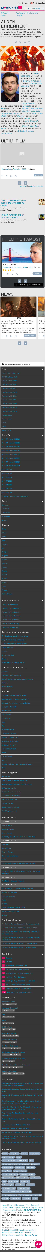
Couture (4, 659)
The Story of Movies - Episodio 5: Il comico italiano (19, 943)
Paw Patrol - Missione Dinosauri (13, 881)
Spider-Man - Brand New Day (16, 965)
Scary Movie (14, 1154)
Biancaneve (35, 1164)
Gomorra (24, 1154)
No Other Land (7, 1027)
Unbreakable (25, 1181)
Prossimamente (9, 1210)
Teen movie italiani (8, 1188)
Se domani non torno (9, 745)
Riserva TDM (30, 1232)
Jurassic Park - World (10, 1174)
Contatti (12, 1230)
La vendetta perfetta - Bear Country (14, 644)
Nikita (4, 1021)
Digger (4, 760)
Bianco (4, 752)
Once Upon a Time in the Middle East (15, 780)
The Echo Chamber (8, 896)
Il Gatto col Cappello (9, 733)
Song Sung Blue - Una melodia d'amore (16, 1065)
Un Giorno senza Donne (10, 807)
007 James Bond (22, 1178)
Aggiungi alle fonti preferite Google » (27, 14)
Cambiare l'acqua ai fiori (10, 737)
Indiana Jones (13, 1181)
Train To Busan (7, 825)
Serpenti (5, 904)
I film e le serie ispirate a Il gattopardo (15, 1164)
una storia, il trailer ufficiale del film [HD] (16, 1125)
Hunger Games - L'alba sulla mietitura (15, 699)
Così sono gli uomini (9, 788)
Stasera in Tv (27, 1207)
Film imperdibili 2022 (9, 396)
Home (4, 1205)
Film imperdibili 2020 (9, 404)
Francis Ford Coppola (31, 84)
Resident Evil (6, 711)
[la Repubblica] (40, 3)
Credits (5, 1230)
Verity (4, 768)
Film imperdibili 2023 (9, 392)
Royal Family (6, 1171)
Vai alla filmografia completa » (32, 186)
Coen (27, 118)
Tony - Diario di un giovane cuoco (14, 640)
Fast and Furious (24, 1188)
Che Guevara (15, 1198)
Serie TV (12, 1207)
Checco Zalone (7, 1167)
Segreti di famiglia (32, 80)
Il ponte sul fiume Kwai (10, 1008)
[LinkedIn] (24, 42)
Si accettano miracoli (9, 1033)
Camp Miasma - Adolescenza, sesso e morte (17, 679)
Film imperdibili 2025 (9, 384)
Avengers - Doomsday (9, 707)
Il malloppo (6, 844)
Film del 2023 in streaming (11, 616)
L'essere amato (7, 756)
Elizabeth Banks (26, 130)
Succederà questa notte (10, 741)
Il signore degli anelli (9, 1195)
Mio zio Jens (6, 776)
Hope (4, 722)
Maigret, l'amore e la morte (11, 792)
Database (20, 1205)
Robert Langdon (7, 1185)
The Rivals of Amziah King (11, 796)
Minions (5, 1154)
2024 (18, 373)
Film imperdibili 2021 (9, 400)
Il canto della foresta (9, 749)
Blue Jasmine (10, 265)
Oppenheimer (19, 1167)
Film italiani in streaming (10, 623)
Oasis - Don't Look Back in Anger (13, 907)
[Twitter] (20, 42)
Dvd (19, 1207)
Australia (16, 169)
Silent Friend (6, 848)
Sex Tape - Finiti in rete (10, 1046)
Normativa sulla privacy (26, 1230)
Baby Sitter (31, 1167)
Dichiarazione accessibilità (13, 1235)
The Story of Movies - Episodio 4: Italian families (19, 947)
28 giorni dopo (35, 1154)
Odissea (9, 962)
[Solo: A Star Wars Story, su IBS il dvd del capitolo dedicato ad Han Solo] (18, 307)
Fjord (3, 726)
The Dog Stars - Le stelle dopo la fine (15, 636)
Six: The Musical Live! (9, 799)
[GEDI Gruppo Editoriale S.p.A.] (32, 3)
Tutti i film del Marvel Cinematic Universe (16, 1192)
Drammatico (6, 169)
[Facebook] (16, 42)
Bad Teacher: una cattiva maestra (13, 1052)
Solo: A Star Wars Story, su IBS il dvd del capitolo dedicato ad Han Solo (17, 323)
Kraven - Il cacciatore (9, 1071)
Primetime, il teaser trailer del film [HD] (15, 1129)
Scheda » (38, 175)
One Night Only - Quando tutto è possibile (21, 981)
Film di (4, 423)
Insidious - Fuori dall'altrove (11, 675)
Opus (31, 1161)
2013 (31, 267)
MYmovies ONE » (5, 14)
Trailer (20, 1210)
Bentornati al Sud (8, 730)
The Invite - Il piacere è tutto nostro (14, 695)
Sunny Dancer (7, 833)
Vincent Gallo (27, 103)
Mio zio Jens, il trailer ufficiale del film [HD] (17, 1132)
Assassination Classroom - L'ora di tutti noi (17, 784)
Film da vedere (7, 415)
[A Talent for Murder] (21, 154)
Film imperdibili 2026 (9, 381)
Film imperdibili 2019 (9, 407)
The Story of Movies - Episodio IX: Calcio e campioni (20, 924)
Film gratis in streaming (10, 604)
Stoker (20, 115)
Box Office (38, 1207)
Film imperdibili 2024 (9, 388)
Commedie (5, 505)
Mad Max (5, 1198)
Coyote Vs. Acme (8, 829)
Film (27, 1205)
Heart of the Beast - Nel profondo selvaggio (17, 764)
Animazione (6, 516)
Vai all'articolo (30, 336)
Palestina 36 (6, 718)
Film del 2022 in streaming (11, 620)
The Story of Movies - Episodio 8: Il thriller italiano (19, 928)
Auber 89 (5, 915)
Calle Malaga (6, 714)
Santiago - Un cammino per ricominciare (16, 703)
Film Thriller (6, 509)
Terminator (26, 1198)
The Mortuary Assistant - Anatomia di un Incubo (18, 863)
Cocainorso (6, 133)
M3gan (18, 1157)
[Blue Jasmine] (22, 252)
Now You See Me (8, 1157)
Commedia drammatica (12, 267)
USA (25, 267)
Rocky (35, 1198)
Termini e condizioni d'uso (12, 1232)
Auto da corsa (35, 1178)
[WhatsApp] (29, 42)
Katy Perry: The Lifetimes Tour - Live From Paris (18, 837)
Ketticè (4, 860)
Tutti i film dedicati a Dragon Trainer (14, 1161)
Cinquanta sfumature (27, 1174)
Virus (4, 1181)
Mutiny (4, 900)
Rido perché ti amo (8, 1002)
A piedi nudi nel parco (9, 1039)
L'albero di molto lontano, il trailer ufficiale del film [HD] (21, 1142)
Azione (4, 520)
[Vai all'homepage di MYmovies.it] (11, 9)
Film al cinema (7, 419)
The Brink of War (7, 803)
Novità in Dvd (6, 430)
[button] (38, 1244)
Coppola (27, 105)
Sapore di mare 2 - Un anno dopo (13, 1058)
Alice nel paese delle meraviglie (30, 1195)
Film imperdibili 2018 (9, 411)
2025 (13, 373)
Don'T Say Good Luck (9, 811)
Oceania (5, 671)
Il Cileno (5, 651)
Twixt (3, 108)
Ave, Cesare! (31, 120)
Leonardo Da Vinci (20, 1171)
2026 (24, 169)
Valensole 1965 (7, 687)
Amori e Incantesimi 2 (9, 892)
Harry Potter (20, 1185)
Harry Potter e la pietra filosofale (13, 663)
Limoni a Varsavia (8, 647)
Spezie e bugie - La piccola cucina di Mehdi (17, 888)
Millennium (30, 1185)
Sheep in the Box (8, 655)
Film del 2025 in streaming (11, 608)
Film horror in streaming (10, 627)
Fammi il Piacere (8, 852)
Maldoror (5, 683)
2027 (3, 373)
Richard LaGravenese (32, 108)
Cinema (11, 1205)
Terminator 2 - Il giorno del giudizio (19, 992)
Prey (3, 1014)
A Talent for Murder (12, 166)
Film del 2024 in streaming (11, 612)
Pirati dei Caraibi (8, 1178)
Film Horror (6, 512)
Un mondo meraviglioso (10, 856)
